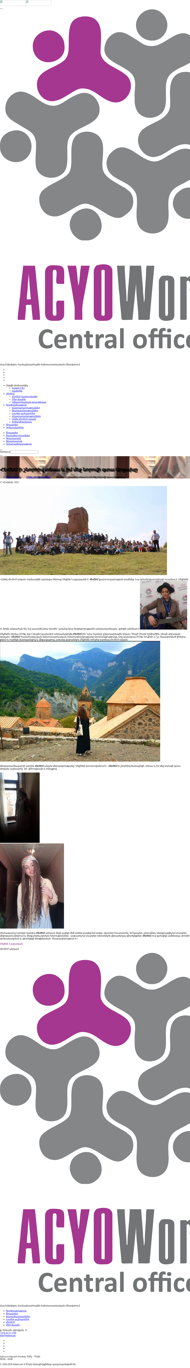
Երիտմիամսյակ (22, 422)
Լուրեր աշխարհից (23, 413)
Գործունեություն (16, 1311)
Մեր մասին (19, 399)
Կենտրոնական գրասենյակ (29, 402)
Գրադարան (13, 438)
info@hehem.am (8, 1335)
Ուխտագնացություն (19, 444)
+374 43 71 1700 (8, 1333)
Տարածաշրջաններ (18, 435)
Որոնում (5, 452)
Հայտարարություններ (26, 408)
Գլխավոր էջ (13, 477)
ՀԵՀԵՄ (10, 1322)
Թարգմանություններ (25, 410)
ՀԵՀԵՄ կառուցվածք (24, 396)
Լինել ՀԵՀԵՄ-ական (24, 419)
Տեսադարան (14, 441)
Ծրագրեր (12, 432)
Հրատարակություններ (26, 416)
